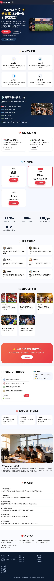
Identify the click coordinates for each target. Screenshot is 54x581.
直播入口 (21, 558)
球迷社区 (21, 562)
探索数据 (34, 147)
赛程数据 (21, 560)
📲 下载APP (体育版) (8, 39)
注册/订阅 (39, 562)
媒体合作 (3, 568)
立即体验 (6, 32)
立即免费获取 (27, 357)
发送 (27, 395)
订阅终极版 (14, 203)
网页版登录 (40, 560)
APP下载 (39, 558)
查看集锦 (5, 311)
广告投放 (3, 572)
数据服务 (3, 570)
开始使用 (13, 180)
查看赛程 (16, 31)
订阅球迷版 (40, 183)
